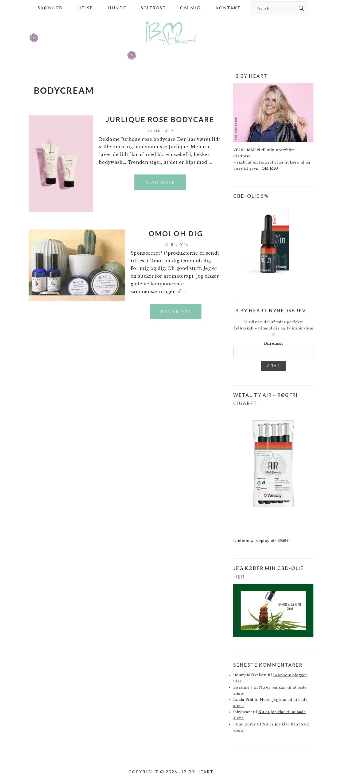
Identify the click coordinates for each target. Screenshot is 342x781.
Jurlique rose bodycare (160, 119)
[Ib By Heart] (171, 47)
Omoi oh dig (176, 233)
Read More (160, 182)
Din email (273, 343)
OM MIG (270, 168)
